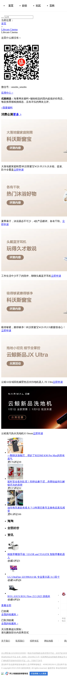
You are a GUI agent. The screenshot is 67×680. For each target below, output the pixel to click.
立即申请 (19, 169)
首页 (10, 5)
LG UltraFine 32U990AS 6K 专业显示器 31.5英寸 (33, 577)
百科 (52, 5)
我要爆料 (7, 107)
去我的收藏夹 (9, 614)
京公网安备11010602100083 (13, 653)
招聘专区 (34, 641)
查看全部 (6, 605)
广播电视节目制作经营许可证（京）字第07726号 (21, 661)
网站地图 (48, 641)
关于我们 (5, 641)
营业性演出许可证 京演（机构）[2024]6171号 (20, 657)
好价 (24, 5)
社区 (38, 5)
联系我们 (20, 641)
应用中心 (7, 92)
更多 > (17, 114)
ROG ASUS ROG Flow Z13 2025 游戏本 (28, 596)
